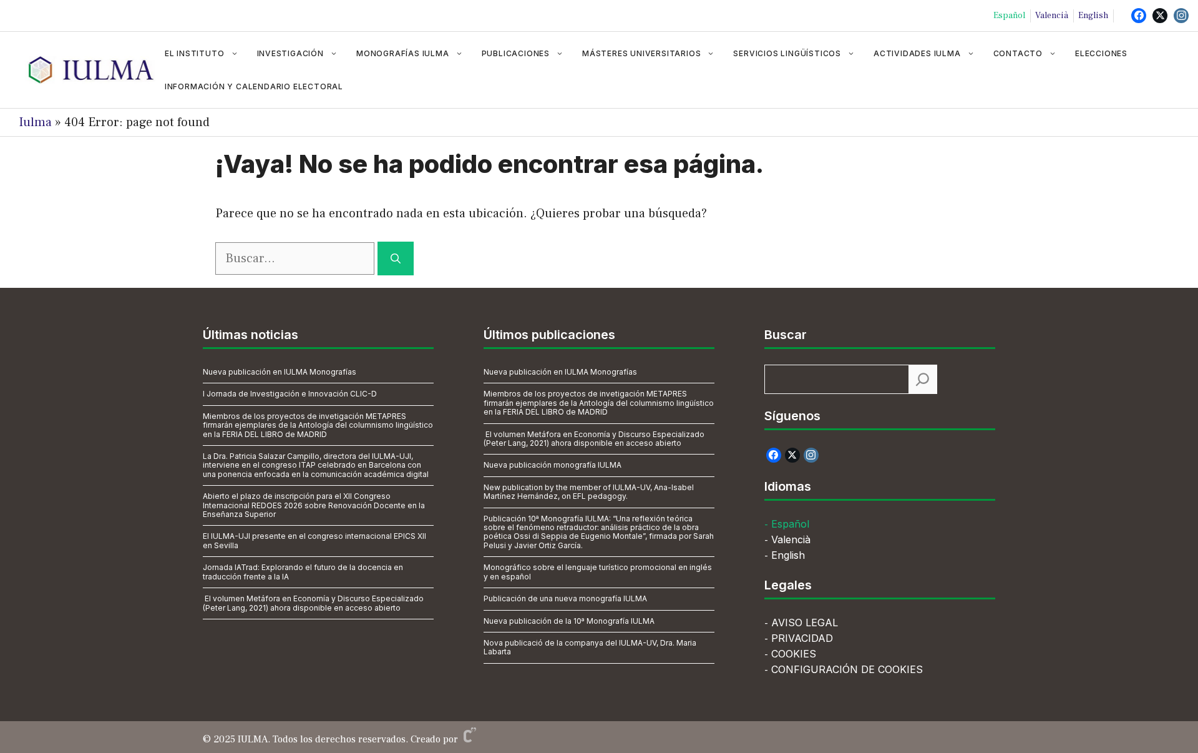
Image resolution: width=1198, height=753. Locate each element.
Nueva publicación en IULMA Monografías (279, 371)
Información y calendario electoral (254, 86)
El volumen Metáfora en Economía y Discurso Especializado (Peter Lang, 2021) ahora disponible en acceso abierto (313, 603)
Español (1009, 15)
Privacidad (802, 638)
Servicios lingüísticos (787, 53)
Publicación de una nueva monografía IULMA (565, 598)
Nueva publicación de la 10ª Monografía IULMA (569, 621)
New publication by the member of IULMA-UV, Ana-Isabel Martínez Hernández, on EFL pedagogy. (589, 492)
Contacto (1018, 53)
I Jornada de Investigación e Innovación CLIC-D (290, 393)
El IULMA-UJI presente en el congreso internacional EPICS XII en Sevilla (314, 540)
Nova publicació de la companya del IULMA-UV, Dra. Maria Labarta (590, 647)
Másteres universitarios (641, 53)
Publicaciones (516, 53)
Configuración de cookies (847, 669)
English (1093, 15)
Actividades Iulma (917, 53)
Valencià (1051, 15)
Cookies (793, 653)
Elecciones (1101, 53)
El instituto (195, 53)
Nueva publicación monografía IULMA (552, 465)
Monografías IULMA (402, 53)
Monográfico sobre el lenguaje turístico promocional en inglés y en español (598, 572)
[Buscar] (395, 258)
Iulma (35, 122)
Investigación (290, 53)
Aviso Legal (804, 622)
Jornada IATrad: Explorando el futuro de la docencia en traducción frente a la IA (303, 572)
